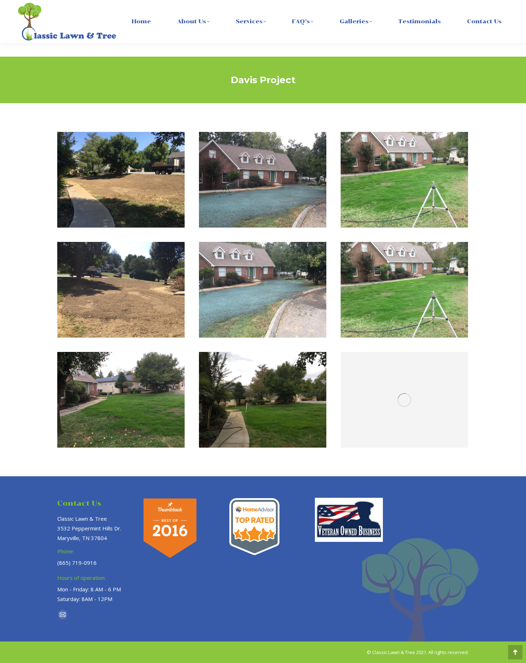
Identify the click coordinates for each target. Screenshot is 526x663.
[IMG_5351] (121, 180)
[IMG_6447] (404, 180)
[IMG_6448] (121, 400)
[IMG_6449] (262, 400)
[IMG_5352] (121, 290)
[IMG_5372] (262, 180)
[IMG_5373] (262, 290)
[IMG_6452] (404, 400)
